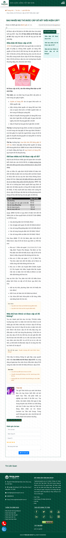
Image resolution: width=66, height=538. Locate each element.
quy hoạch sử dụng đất (32, 150)
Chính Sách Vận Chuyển (11, 515)
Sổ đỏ (9, 46)
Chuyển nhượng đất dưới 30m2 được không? (24, 351)
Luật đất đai (26, 10)
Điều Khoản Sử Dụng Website (13, 511)
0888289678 (10, 496)
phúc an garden (38, 529)
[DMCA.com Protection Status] (47, 522)
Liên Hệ (36, 501)
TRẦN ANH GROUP (29, 535)
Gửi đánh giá (24, 453)
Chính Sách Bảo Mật (10, 513)
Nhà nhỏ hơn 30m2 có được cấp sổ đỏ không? (51, 51)
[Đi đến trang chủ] (4, 3)
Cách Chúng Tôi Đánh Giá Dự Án (42, 499)
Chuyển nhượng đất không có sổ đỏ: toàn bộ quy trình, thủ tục (25, 375)
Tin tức (17, 10)
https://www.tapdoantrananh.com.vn (17, 499)
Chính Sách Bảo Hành (11, 519)
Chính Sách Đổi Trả (10, 517)
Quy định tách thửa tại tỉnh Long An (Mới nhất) (23, 308)
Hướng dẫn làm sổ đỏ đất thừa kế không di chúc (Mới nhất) (25, 379)
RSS (35, 503)
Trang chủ (10, 10)
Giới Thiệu (37, 497)
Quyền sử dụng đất (16, 101)
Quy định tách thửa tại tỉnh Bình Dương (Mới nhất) (24, 305)
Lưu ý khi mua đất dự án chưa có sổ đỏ (21, 371)
